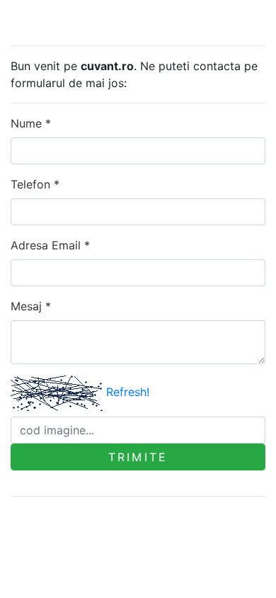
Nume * (31, 123)
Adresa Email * (50, 245)
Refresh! (127, 392)
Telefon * (35, 184)
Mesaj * (31, 306)
